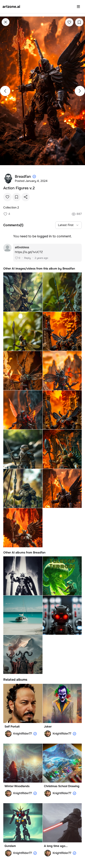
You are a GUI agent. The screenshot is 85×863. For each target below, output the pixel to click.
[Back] (5, 22)
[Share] (25, 197)
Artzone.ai (11, 6)
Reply (27, 258)
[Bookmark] (79, 22)
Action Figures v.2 (19, 188)
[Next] (80, 91)
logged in (44, 236)
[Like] (69, 22)
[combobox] (68, 225)
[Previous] (5, 91)
